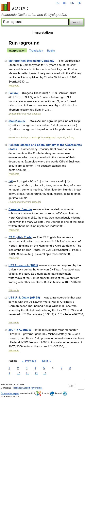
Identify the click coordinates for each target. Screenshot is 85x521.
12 (36, 373)
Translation (36, 50)
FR (79, 3)
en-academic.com (15, 6)
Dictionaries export (10, 393)
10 (18, 373)
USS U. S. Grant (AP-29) (24, 297)
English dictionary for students (24, 113)
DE (65, 3)
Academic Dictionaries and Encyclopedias (34, 15)
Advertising (36, 388)
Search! (76, 22)
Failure (13, 92)
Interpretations (43, 32)
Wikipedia (13, 85)
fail (10, 181)
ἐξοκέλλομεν (17, 120)
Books (51, 50)
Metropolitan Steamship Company (31, 60)
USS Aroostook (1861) (23, 265)
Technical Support (21, 388)
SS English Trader (20, 237)
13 (44, 373)
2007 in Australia (19, 329)
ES (72, 3)
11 (27, 373)
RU (57, 3)
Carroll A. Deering (20, 209)
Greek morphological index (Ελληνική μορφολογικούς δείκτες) (41, 137)
